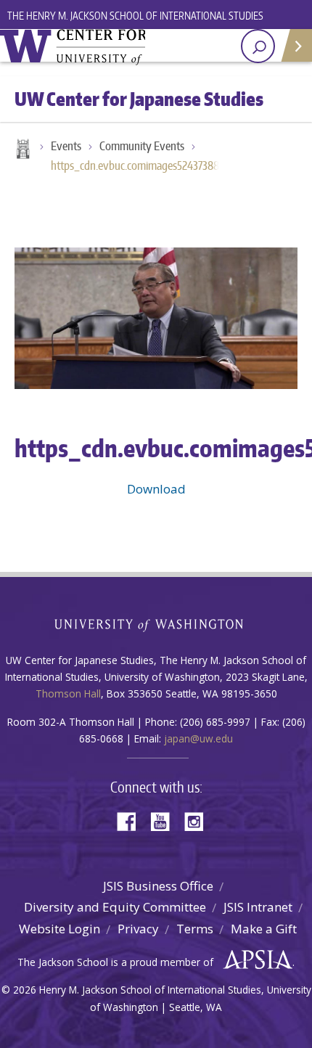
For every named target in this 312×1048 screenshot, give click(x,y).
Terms (194, 928)
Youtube (165, 820)
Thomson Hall (68, 693)
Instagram (199, 820)
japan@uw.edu (198, 738)
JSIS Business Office (158, 885)
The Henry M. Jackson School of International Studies (135, 15)
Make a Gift (264, 928)
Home (22, 150)
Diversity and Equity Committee (115, 906)
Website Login (59, 928)
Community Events (141, 146)
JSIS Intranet (257, 906)
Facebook (132, 820)
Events (66, 146)
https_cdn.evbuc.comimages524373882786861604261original (141, 165)
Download (156, 488)
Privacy (138, 928)
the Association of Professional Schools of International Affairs (254, 960)
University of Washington (156, 623)
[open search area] (258, 46)
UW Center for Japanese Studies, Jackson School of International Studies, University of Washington (72, 47)
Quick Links (295, 45)
